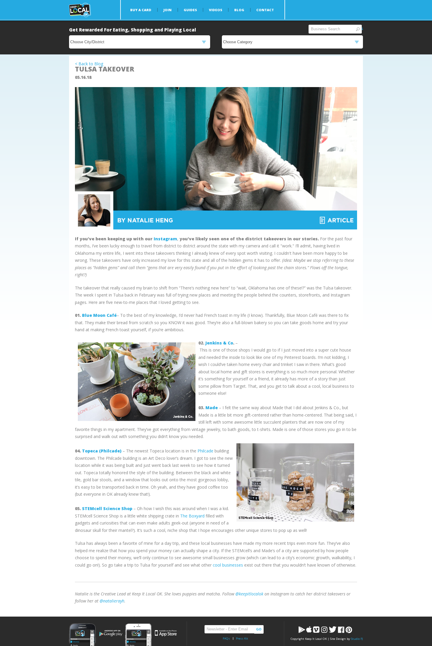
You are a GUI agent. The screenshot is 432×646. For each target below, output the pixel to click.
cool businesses (228, 565)
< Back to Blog (89, 63)
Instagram (165, 239)
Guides (190, 10)
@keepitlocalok (249, 594)
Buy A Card (140, 10)
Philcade (205, 451)
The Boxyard (192, 516)
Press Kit (242, 638)
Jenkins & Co (219, 343)
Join (167, 10)
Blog (239, 10)
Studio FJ (357, 639)
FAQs (226, 638)
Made (211, 407)
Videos (215, 10)
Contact (265, 10)
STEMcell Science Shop (107, 508)
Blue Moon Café (99, 315)
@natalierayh (112, 601)
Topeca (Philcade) (101, 451)
